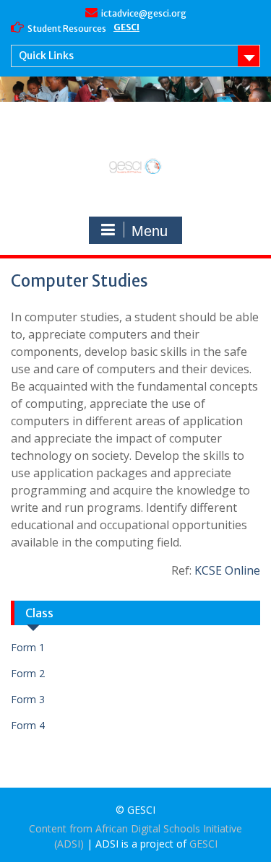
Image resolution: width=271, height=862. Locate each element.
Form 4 (28, 725)
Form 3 (28, 699)
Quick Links (46, 55)
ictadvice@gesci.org (143, 13)
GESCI (126, 27)
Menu (150, 231)
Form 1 (28, 647)
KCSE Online (227, 570)
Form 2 (28, 673)
